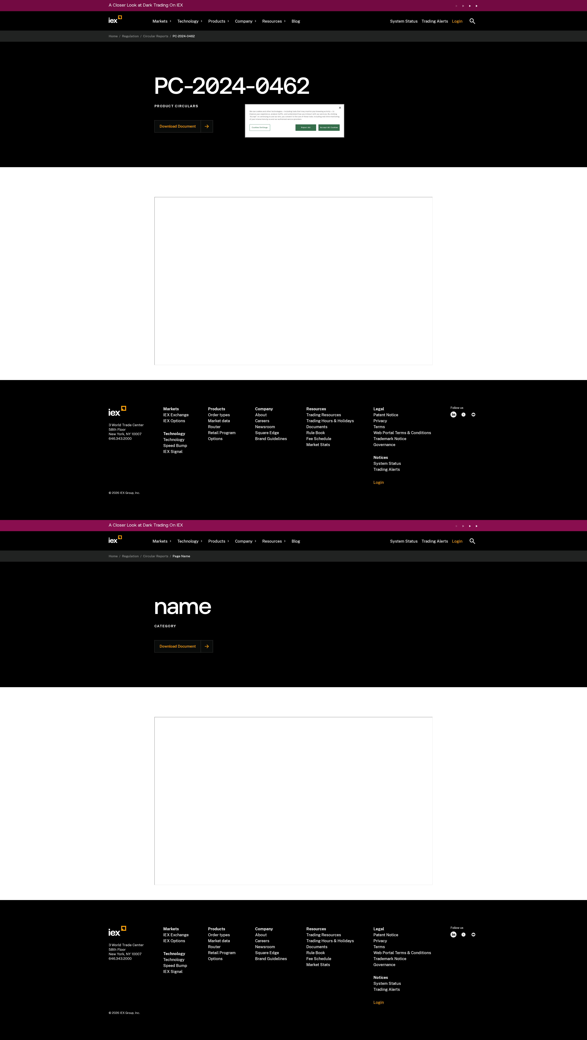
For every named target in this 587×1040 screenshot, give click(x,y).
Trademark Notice (389, 438)
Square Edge (267, 432)
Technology (174, 439)
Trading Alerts (435, 21)
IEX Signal (173, 451)
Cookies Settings (260, 127)
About (261, 414)
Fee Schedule (318, 438)
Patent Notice (385, 414)
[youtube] (473, 414)
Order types (219, 414)
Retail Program (222, 432)
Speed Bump (175, 445)
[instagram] (453, 414)
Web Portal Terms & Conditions (402, 432)
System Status (404, 21)
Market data (219, 420)
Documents (316, 426)
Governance (384, 444)
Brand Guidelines (271, 438)
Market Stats (318, 444)
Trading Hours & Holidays (330, 420)
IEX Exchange (176, 414)
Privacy (380, 420)
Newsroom (265, 426)
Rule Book (315, 432)
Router (214, 426)
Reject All (306, 127)
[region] (294, 121)
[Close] (340, 107)
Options (215, 438)
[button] (162, 21)
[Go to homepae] (117, 411)
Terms (379, 426)
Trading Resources (323, 414)
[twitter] (463, 414)
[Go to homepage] (115, 19)
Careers (262, 420)
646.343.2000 (120, 438)
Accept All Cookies (329, 127)
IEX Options (174, 420)
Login (457, 21)
